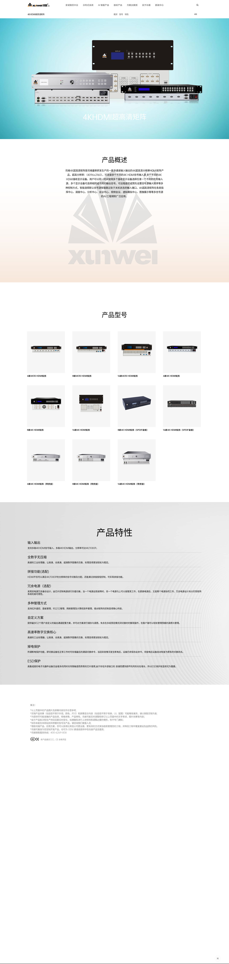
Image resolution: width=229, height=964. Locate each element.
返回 (195, 14)
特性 (127, 14)
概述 (115, 14)
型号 (121, 14)
